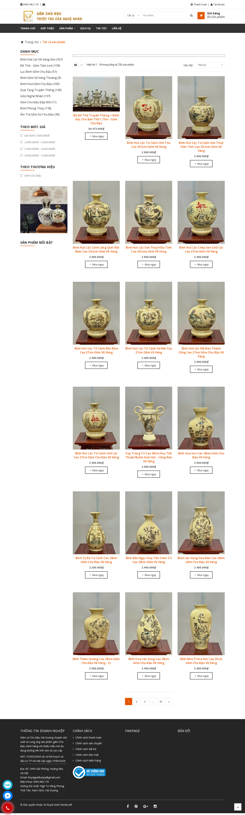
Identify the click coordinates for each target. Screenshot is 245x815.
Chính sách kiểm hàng (88, 760)
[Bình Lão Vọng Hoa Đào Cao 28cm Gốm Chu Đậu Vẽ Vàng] (201, 522)
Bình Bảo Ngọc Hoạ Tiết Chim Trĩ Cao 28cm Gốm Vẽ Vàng (149, 560)
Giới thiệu (47, 28)
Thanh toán (200, 4)
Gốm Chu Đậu (32, 175)
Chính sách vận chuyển (89, 743)
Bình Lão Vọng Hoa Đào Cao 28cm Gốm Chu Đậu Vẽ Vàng (201, 560)
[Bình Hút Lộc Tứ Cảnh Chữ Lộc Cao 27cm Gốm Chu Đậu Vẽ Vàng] (96, 418)
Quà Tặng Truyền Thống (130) (41, 90)
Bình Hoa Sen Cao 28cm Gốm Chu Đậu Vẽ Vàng (201, 455)
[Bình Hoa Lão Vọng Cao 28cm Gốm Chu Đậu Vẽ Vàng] (148, 623)
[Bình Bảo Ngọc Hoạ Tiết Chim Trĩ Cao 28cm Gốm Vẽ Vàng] (148, 522)
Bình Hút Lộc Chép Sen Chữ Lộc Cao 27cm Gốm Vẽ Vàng (201, 249)
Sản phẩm (66, 28)
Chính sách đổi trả (86, 749)
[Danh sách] (81, 65)
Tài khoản (219, 4)
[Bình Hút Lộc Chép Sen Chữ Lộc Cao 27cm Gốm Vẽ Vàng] (201, 212)
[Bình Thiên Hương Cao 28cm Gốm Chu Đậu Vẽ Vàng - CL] (96, 623)
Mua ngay (97, 136)
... (153, 701)
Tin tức (101, 28)
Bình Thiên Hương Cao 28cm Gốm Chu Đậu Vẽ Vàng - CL (96, 661)
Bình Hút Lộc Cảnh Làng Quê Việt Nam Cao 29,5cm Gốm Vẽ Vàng (96, 249)
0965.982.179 (31, 4)
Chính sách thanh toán (89, 737)
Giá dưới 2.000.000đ (36, 135)
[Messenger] (8, 796)
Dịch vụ (85, 28)
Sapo (39, 808)
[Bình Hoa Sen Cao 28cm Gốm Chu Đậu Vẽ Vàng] (201, 418)
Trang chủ (27, 28)
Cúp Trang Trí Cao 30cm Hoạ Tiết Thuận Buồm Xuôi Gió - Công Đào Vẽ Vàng (148, 457)
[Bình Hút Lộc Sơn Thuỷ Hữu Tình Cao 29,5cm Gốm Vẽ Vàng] (148, 212)
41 (160, 701)
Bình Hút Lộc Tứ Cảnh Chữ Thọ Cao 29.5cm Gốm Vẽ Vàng (148, 145)
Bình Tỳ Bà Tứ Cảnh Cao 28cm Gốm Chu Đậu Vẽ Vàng (96, 560)
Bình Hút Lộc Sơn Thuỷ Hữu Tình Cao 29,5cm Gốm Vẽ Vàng (149, 249)
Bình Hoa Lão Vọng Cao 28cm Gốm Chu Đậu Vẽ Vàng (149, 661)
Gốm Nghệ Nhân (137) (35, 96)
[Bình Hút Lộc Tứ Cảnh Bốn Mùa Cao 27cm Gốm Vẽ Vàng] (96, 313)
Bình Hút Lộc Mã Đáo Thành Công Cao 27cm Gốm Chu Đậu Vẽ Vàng (201, 352)
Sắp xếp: (188, 65)
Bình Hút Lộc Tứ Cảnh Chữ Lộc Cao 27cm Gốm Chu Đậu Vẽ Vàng (96, 455)
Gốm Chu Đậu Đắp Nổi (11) (38, 102)
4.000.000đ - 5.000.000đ (39, 155)
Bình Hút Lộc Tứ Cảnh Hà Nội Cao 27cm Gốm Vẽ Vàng (148, 350)
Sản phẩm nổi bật (36, 242)
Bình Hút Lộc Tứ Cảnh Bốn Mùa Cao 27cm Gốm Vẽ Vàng (96, 350)
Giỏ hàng (213, 13)
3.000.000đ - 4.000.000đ (39, 149)
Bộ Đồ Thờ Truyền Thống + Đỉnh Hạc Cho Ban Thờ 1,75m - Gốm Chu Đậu (96, 119)
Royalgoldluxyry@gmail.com (44, 777)
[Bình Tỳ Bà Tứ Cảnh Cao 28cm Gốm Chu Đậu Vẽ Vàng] (96, 522)
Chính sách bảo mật (87, 754)
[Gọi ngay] (7, 807)
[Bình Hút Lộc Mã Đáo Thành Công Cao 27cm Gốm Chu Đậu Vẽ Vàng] (201, 313)
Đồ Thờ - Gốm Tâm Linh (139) (40, 66)
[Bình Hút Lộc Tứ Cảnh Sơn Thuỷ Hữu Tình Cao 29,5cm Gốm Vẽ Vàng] (201, 107)
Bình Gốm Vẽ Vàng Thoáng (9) (40, 78)
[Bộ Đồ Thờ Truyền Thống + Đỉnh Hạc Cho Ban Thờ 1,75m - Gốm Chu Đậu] (96, 94)
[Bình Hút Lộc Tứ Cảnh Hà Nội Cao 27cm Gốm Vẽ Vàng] (148, 313)
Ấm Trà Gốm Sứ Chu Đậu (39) (40, 114)
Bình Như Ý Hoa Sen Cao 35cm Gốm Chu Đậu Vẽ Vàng (201, 661)
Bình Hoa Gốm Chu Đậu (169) (40, 84)
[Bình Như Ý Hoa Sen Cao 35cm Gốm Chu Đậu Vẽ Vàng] (201, 623)
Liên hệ (116, 28)
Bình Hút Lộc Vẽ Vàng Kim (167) (41, 59)
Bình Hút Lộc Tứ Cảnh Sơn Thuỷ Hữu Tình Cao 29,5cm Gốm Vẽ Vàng (201, 147)
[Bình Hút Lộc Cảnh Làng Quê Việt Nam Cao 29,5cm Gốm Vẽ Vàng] (96, 212)
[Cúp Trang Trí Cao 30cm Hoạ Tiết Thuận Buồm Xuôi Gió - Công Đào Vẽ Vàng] (148, 418)
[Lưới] (75, 65)
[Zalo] (8, 785)
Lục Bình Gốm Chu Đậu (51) (38, 72)
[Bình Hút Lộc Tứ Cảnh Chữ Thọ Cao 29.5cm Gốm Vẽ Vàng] (148, 107)
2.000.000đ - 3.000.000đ (39, 142)
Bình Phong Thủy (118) (35, 108)
